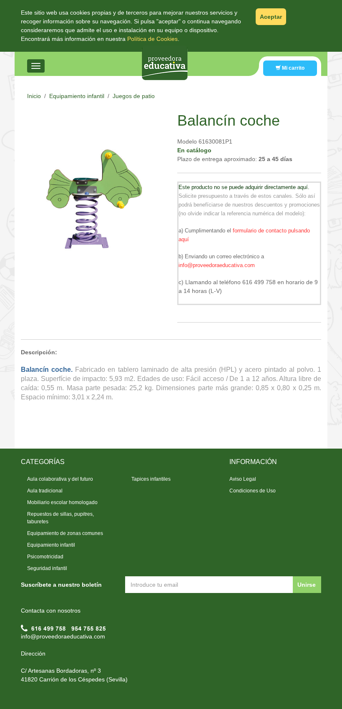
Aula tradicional (45, 491)
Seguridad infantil (47, 568)
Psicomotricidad (45, 557)
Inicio (34, 96)
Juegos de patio (134, 96)
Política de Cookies (152, 38)
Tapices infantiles (151, 479)
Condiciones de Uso (252, 491)
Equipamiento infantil (76, 96)
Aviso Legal (242, 479)
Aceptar (271, 16)
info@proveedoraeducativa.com (63, 636)
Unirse (306, 584)
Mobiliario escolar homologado (62, 502)
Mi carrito (292, 68)
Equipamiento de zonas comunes (65, 533)
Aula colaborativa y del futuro (60, 479)
